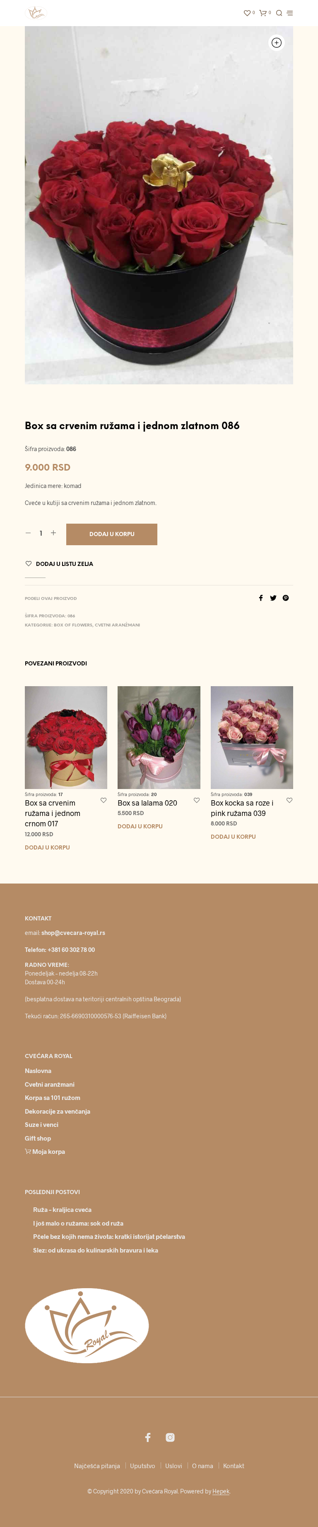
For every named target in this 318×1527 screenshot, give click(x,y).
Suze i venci (41, 1124)
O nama (202, 1465)
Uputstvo (142, 1465)
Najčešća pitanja (97, 1465)
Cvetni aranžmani (117, 625)
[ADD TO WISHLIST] (103, 800)
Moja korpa (48, 1151)
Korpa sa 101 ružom (52, 1097)
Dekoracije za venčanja (57, 1111)
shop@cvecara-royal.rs (73, 932)
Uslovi (173, 1465)
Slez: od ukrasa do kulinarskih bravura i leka (95, 1250)
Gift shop (38, 1138)
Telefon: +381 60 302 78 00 (60, 949)
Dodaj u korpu (47, 848)
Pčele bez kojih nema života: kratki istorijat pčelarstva (109, 1236)
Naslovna (38, 1070)
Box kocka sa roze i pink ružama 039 (242, 808)
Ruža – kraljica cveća (62, 1209)
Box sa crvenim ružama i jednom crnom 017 (52, 813)
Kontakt (233, 1465)
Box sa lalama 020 (147, 802)
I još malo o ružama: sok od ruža (78, 1223)
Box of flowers (73, 625)
